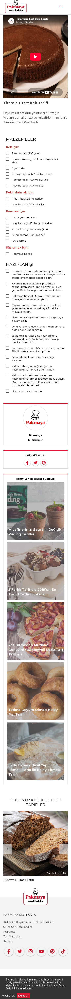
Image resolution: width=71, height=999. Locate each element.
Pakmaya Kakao (22, 253)
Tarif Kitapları (12, 936)
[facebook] (27, 462)
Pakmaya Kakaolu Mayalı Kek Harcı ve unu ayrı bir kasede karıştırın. (36, 297)
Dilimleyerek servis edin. (27, 391)
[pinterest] (43, 462)
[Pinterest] (52, 950)
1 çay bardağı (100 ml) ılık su (29, 204)
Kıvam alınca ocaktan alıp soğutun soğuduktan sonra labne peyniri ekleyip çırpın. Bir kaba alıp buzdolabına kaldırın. (37, 287)
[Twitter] (19, 950)
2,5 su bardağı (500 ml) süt (28, 234)
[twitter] (35, 462)
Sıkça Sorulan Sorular (17, 927)
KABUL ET (23, 996)
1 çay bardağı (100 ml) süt (27, 185)
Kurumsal (9, 931)
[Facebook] (8, 950)
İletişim (8, 941)
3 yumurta (18, 168)
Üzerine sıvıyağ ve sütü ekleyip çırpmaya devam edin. (37, 319)
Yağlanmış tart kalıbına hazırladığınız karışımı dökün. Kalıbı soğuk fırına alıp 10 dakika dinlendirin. (37, 339)
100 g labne (19, 240)
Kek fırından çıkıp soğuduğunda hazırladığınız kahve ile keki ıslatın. (33, 368)
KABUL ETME (8, 996)
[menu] (61, 7)
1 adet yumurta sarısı (24, 217)
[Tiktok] (63, 950)
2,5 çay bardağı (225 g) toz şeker (32, 174)
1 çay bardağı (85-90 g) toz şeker (32, 223)
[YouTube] (41, 950)
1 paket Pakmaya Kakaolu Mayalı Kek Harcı (35, 161)
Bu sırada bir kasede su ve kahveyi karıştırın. (33, 359)
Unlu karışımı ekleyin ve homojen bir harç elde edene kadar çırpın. (38, 328)
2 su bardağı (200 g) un (26, 153)
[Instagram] (30, 950)
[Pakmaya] (35, 897)
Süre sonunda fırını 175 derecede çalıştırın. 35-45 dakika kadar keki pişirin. (38, 350)
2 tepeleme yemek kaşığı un (30, 229)
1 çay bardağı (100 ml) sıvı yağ (30, 179)
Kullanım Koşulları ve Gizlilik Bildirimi (28, 922)
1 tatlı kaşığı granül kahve (27, 198)
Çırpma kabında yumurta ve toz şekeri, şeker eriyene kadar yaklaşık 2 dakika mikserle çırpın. (36, 308)
